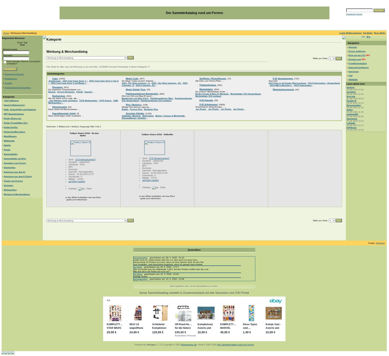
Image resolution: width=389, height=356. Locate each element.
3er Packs (226, 109)
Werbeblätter (206, 89)
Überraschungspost (284, 89)
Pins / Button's (134, 105)
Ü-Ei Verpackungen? (85, 159)
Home (6, 33)
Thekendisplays (208, 85)
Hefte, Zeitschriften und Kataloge (20, 109)
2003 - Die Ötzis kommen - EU (167, 83)
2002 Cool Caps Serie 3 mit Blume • (69, 83)
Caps (55, 78)
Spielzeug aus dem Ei (14, 172)
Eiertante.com (354, 59)
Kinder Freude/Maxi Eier (16, 123)
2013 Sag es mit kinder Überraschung (288, 83)
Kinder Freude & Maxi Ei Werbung (212, 94)
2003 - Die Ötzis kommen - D (136, 83)
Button (125, 109)
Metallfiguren (10, 136)
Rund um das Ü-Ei (356, 55)
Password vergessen (14, 74)
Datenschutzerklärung (358, 68)
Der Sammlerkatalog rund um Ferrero (235, 344)
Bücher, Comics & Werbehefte (170, 116)
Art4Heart (380, 243)
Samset (88, 92)
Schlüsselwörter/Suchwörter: (18, 87)
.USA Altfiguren (11, 100)
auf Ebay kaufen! (76, 181)
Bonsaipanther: (141, 258)
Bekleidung (148, 116)
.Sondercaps (54, 81)
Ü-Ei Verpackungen (283, 78)
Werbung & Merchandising (17, 194)
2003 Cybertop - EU (145, 85)
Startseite (352, 47)
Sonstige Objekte (135, 113)
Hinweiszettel (59, 107)
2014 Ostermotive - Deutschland (324, 83)
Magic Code (132, 78)
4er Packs (238, 109)
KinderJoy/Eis (11, 127)
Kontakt (8, 83)
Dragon (52, 92)
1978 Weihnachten (88, 100)
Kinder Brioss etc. (13, 118)
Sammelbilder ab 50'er (15, 159)
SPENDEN (353, 80)
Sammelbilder (11, 154)
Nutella (7, 145)
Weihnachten (10, 190)
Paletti (79, 92)
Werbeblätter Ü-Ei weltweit (208, 96)
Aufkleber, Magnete (131, 116)
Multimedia (9, 141)
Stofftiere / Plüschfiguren (213, 78)
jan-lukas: (138, 267)
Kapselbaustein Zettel (64, 113)
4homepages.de (189, 344)
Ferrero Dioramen (66, 92)
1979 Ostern (105, 100)
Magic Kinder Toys (136, 89)
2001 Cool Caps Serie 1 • (75, 81)
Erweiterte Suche (354, 14)
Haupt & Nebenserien (14, 105)
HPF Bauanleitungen (14, 114)
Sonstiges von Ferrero (15, 163)
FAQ (350, 76)
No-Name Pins (151, 109)
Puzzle (7, 150)
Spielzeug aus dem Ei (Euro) (18, 176)
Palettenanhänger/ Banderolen (142, 94)
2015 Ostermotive (303, 85)
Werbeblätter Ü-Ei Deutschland (245, 94)
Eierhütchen (59, 96)
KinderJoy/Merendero (14, 132)
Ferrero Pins (136, 109)
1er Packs (201, 109)
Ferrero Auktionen (356, 51)
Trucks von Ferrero (13, 181)
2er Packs (213, 109)
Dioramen (57, 87)
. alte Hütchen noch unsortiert (63, 100)
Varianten (8, 185)
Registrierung (11, 79)
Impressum (353, 72)
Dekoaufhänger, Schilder (134, 118)
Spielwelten (9, 167)
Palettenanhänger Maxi (162, 98)
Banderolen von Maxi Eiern (135, 98)
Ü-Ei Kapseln (206, 100)
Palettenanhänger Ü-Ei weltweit (156, 100)
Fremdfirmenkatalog (357, 64)
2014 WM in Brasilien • (281, 85)
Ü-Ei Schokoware (208, 104)
